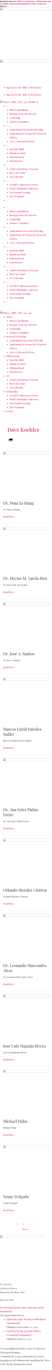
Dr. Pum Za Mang (18, 503)
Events (7, 302)
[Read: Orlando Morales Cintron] (26, 861)
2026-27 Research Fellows (22, 141)
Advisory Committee (19, 121)
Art (6, 165)
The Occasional (17, 196)
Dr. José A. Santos (18, 653)
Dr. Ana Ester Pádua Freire (20, 812)
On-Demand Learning (20, 192)
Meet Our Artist (17, 172)
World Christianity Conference (24, 188)
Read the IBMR (17, 149)
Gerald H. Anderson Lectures (24, 184)
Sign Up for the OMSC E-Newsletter (24, 87)
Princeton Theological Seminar (15, 1280)
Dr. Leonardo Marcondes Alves (25, 968)
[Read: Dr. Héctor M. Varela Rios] (26, 549)
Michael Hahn (15, 1121)
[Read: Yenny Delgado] (26, 1167)
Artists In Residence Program (24, 168)
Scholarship (7, 181)
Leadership (15, 117)
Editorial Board (17, 157)
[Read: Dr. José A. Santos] (26, 624)
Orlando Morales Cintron (25, 890)
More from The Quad (13, 1345)
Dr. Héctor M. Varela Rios (25, 578)
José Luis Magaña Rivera (24, 1046)
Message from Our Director (23, 113)
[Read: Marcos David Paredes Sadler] (26, 700)
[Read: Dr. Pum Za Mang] (26, 474)
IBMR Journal (7, 247)
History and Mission (19, 109)
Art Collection (16, 176)
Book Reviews (16, 161)
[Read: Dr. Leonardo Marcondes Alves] (26, 936)
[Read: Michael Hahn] (26, 1092)
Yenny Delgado (16, 1196)
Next (26, 1229)
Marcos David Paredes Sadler (22, 731)
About (7, 106)
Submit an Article (18, 153)
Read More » (9, 516)
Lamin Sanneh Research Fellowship (26, 129)
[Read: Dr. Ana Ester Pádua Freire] (26, 780)
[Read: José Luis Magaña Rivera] (26, 1016)
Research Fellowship (8, 126)
